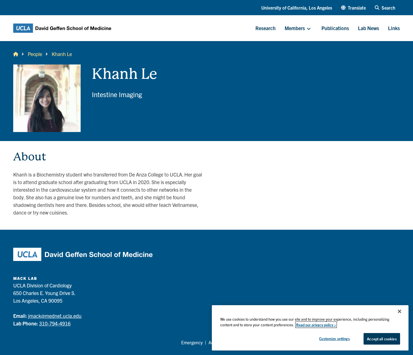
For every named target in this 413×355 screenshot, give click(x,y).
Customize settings (334, 338)
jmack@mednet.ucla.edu (54, 315)
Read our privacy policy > (316, 324)
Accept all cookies (381, 338)
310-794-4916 (55, 323)
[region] (310, 327)
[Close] (399, 311)
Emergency (192, 342)
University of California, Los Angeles (296, 7)
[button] (353, 7)
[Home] (15, 54)
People (35, 54)
